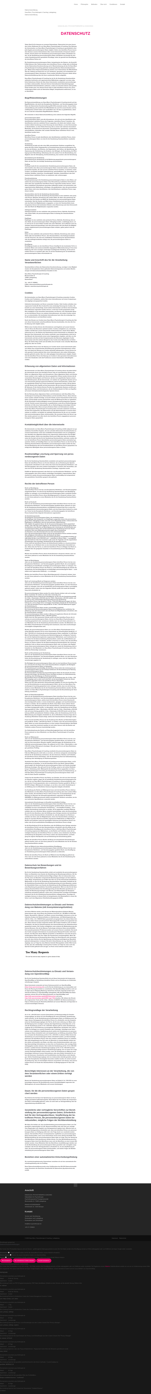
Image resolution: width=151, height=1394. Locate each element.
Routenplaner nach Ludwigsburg (34, 1218)
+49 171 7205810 (30, 1227)
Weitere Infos (78, 1283)
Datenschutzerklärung (6, 1264)
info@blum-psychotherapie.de (33, 1223)
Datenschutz (122, 1238)
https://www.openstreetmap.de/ (34, 987)
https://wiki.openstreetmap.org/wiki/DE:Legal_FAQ (40, 998)
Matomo (107, 1266)
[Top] (75, 1185)
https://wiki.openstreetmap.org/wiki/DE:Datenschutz (40, 996)
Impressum (115, 1238)
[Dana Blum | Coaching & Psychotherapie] (33, 4)
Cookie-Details (24, 1264)
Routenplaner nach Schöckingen (34, 1220)
